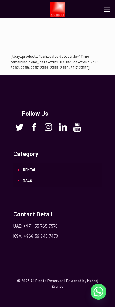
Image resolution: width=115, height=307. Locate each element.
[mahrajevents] (57, 8)
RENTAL (29, 169)
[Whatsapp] (98, 292)
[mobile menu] (107, 9)
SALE (27, 180)
